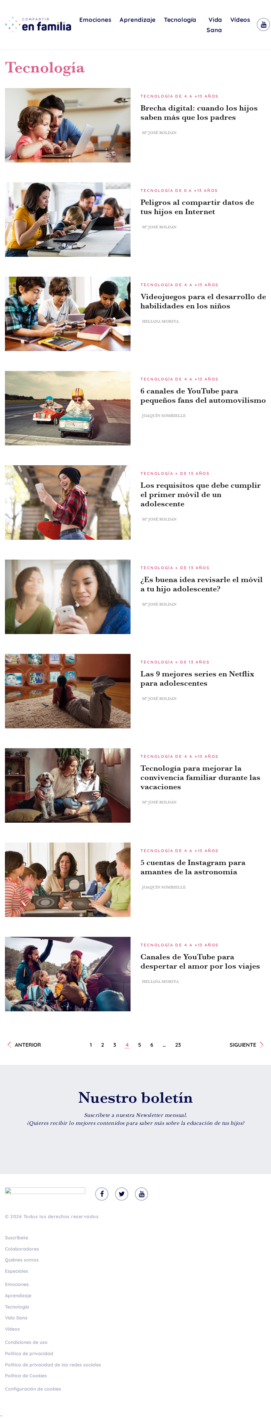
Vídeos (240, 19)
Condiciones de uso (26, 1342)
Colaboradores (22, 1249)
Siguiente (243, 1044)
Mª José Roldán (159, 132)
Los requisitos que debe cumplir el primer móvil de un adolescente (200, 494)
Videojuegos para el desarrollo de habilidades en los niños (203, 301)
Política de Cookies (26, 1376)
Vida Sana (214, 25)
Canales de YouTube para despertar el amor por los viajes (200, 961)
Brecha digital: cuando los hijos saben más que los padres (199, 112)
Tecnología (180, 19)
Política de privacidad (29, 1353)
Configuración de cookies (33, 1389)
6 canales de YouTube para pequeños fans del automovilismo (203, 395)
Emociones (95, 19)
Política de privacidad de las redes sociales (53, 1365)
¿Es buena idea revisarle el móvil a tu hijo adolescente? (201, 584)
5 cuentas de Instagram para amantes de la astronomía (193, 867)
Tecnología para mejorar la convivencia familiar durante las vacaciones (200, 777)
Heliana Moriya (160, 321)
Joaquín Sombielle (164, 415)
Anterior (28, 1044)
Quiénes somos (22, 1260)
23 (178, 1044)
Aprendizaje (138, 19)
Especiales (16, 1271)
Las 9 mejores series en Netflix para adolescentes (197, 678)
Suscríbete (16, 1238)
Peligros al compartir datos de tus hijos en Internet (197, 207)
